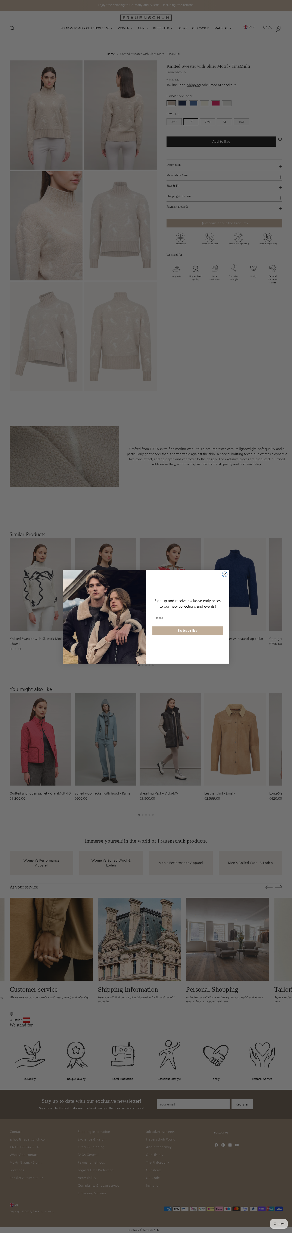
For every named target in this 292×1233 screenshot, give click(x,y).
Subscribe (187, 630)
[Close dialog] (224, 574)
